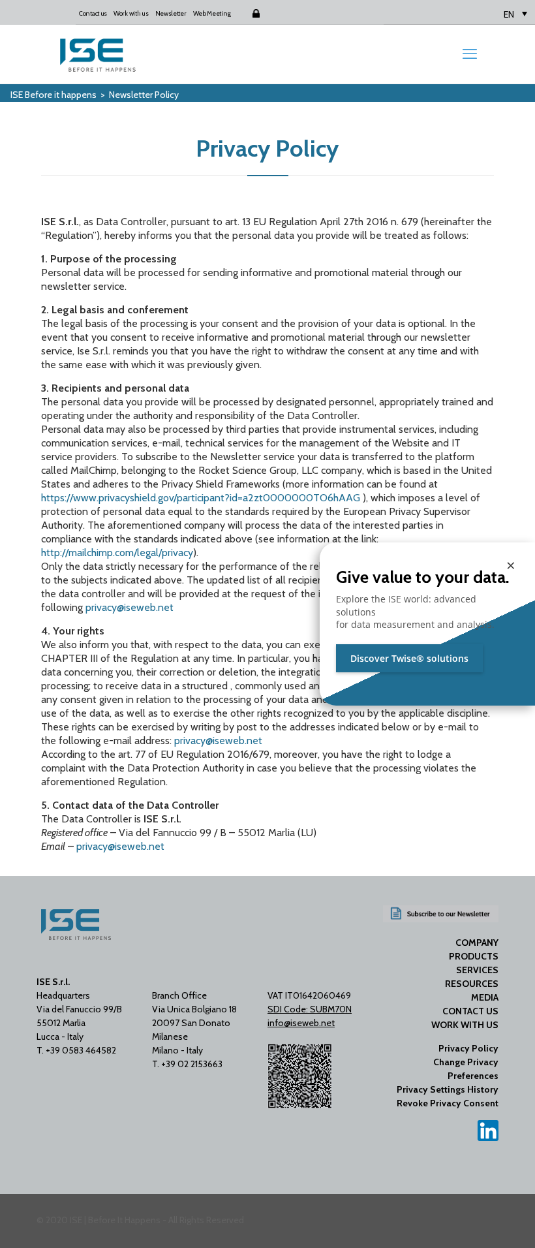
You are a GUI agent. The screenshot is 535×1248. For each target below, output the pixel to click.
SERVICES (477, 970)
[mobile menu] (470, 54)
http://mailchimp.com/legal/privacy (117, 552)
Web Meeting (212, 13)
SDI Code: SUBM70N (310, 1009)
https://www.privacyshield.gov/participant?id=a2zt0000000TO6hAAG (200, 497)
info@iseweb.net (301, 1023)
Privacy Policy (468, 1048)
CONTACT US (470, 1011)
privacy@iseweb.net (129, 607)
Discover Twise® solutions (409, 658)
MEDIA (484, 997)
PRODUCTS (473, 956)
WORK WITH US (464, 1025)
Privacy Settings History (447, 1089)
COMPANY (476, 942)
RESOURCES (471, 984)
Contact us (93, 13)
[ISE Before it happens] (97, 54)
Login (244, 13)
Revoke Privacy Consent (447, 1103)
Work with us (131, 13)
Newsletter (171, 13)
